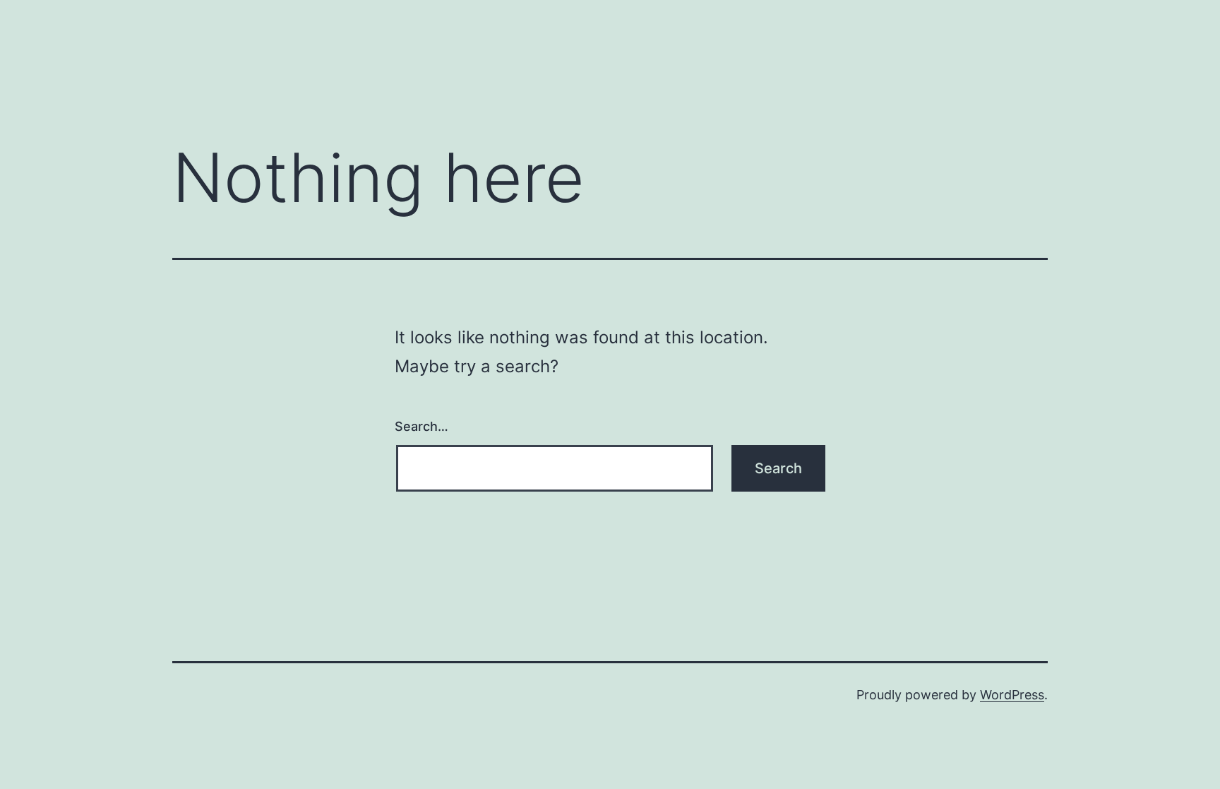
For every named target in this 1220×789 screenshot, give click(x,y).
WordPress (1012, 694)
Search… (421, 426)
